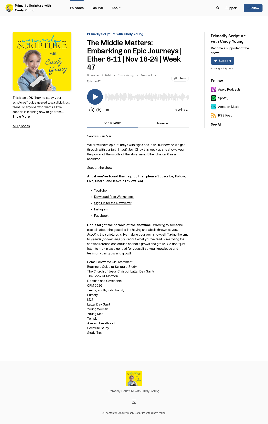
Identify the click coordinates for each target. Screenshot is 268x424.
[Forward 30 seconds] (99, 110)
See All (216, 124)
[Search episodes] (217, 8)
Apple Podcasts (229, 89)
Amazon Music (228, 107)
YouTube (100, 190)
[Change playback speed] (107, 110)
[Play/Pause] (95, 97)
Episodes (77, 8)
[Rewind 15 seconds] (92, 110)
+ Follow (253, 8)
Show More (21, 116)
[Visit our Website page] (134, 402)
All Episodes (21, 126)
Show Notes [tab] (112, 123)
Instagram (101, 209)
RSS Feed (225, 115)
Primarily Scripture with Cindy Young (33, 8)
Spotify (223, 98)
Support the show (99, 168)
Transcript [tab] (163, 123)
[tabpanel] (138, 236)
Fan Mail (97, 8)
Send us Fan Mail (99, 136)
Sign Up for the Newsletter (112, 203)
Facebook (101, 216)
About (115, 8)
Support (225, 61)
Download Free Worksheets (114, 197)
